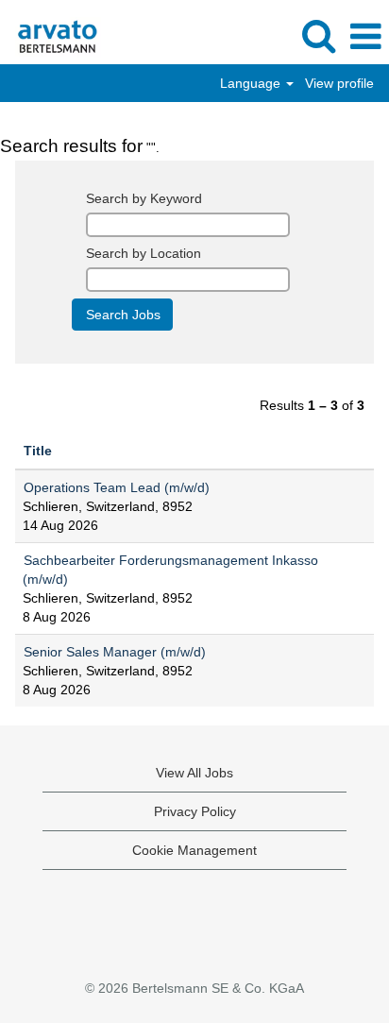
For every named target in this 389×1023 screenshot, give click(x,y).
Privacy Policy (195, 811)
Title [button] (38, 450)
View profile (339, 83)
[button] (365, 36)
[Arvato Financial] (51, 35)
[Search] (318, 35)
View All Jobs (194, 772)
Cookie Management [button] (194, 850)
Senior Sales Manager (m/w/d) (115, 651)
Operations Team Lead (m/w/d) (117, 487)
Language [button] (252, 83)
